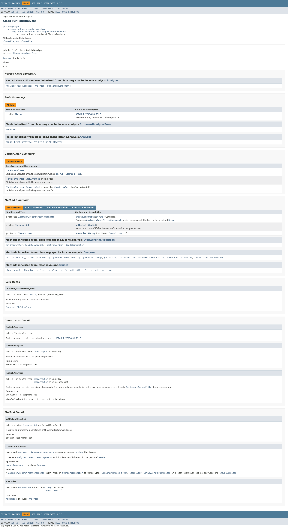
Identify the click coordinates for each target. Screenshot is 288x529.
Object (63, 265)
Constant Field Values (18, 307)
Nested (14, 12)
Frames (36, 8)
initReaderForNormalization (148, 257)
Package (16, 3)
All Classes (64, 8)
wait (97, 270)
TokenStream (25, 233)
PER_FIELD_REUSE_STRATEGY (47, 142)
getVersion (110, 257)
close (30, 257)
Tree (39, 3)
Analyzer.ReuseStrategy (19, 86)
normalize (81, 233)
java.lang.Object (11, 26)
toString (87, 270)
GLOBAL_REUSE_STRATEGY (18, 142)
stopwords (11, 129)
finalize (28, 270)
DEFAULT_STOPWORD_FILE (88, 114)
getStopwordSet (14, 245)
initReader (125, 257)
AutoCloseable (24, 41)
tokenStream (200, 257)
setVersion (186, 257)
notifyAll (74, 270)
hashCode (52, 270)
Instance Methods (57, 207)
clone (9, 270)
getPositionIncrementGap (66, 257)
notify (63, 270)
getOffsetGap (43, 257)
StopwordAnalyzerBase (25, 53)
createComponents (85, 217)
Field (22, 12)
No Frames (47, 8)
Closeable (8, 41)
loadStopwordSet (34, 245)
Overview (5, 3)
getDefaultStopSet (86, 225)
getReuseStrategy (92, 257)
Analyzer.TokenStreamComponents (53, 86)
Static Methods (34, 207)
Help (59, 3)
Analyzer (112, 80)
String (18, 114)
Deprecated (49, 3)
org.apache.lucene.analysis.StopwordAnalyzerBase (39, 31)
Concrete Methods (83, 207)
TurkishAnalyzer (15, 170)
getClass (40, 270)
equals (17, 270)
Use (33, 3)
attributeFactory (15, 257)
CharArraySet (33, 179)
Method (40, 12)
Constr (30, 12)
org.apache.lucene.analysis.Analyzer (27, 29)
